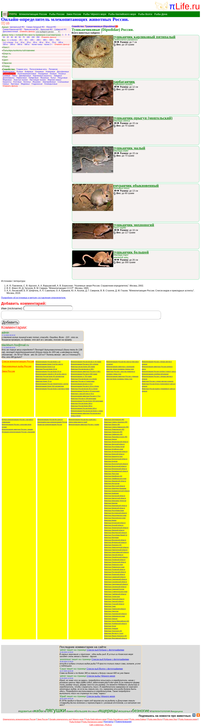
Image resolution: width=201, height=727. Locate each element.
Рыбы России (56, 14)
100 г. (32, 40)
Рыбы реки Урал (170, 719)
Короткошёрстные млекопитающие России (52, 422)
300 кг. (20, 44)
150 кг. (5, 44)
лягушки (55, 710)
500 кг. (27, 44)
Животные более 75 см (43, 381)
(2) (7, 23)
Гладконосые (37, 84)
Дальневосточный (10, 31)
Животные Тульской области (114, 604)
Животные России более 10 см (46, 369)
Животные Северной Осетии (114, 589)
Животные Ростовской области (115, 572)
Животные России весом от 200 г (82, 369)
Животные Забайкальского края (115, 478)
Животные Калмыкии (111, 493)
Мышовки (36, 82)
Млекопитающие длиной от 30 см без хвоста (50, 374)
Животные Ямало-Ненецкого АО (115, 636)
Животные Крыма (110, 520)
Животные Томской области (114, 601)
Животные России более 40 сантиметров (49, 376)
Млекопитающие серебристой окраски (155, 374)
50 (20, 37)
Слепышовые (63, 82)
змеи (71, 711)
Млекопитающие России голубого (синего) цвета (159, 371)
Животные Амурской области (114, 444)
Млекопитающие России (33, 14)
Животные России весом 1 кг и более (84, 379)
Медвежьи (25, 84)
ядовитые (26, 711)
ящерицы (108, 710)
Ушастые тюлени (21, 80)
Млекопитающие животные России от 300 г (86, 371)
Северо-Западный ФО (35, 27)
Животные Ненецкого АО (113, 545)
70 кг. (54, 42)
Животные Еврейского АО (113, 476)
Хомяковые (50, 72)
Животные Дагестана (111, 473)
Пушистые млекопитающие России (49, 424)
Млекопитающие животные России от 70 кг (85, 396)
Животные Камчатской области (115, 498)
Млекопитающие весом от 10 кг (82, 384)
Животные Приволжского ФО (114, 429)
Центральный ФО (17, 27)
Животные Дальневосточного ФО (115, 437)
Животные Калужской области (114, 496)
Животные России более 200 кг (81, 403)
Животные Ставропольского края (115, 591)
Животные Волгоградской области (116, 464)
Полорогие (53, 69)
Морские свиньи (54, 80)
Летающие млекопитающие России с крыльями (18, 432)
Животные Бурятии (110, 461)
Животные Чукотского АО (113, 631)
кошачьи (125, 711)
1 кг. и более (8, 42)
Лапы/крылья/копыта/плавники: (18, 50)
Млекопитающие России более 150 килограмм (87, 401)
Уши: (5, 57)
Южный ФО (51, 27)
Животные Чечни (110, 626)
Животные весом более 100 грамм (83, 366)
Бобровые (29, 72)
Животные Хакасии (110, 618)
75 (24, 37)
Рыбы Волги (145, 14)
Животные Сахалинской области (115, 582)
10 (4, 37)
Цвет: (5, 60)
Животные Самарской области (115, 577)
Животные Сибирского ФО (113, 434)
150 (33, 37)
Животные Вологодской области (115, 466)
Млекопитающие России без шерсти (50, 419)
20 (8, 37)
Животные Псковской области (114, 569)
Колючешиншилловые (27, 74)
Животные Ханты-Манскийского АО (116, 621)
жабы (38, 711)
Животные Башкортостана (113, 456)
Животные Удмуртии (111, 611)
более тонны (37, 44)
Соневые (6, 76)
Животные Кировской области (114, 508)
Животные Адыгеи (110, 439)
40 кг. (41, 42)
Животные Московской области (115, 540)
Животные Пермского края (113, 564)
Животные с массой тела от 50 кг (82, 393)
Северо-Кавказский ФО (12, 29)
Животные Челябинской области (115, 623)
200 (38, 37)
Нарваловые (21, 78)
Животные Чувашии (111, 628)
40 (16, 37)
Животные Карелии (110, 503)
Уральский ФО (46, 29)
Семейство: (8, 69)
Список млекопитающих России (18, 361)
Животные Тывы (110, 606)
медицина (177, 711)
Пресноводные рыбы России (16, 366)
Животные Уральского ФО (113, 432)
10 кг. (23, 42)
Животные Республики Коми (114, 510)
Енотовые (17, 82)
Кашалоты (7, 82)
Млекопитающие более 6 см (45, 366)
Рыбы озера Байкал (138, 719)
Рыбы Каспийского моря (122, 14)
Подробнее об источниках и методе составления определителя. (33, 298)
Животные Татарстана (112, 596)
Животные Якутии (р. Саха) (113, 633)
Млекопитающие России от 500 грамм (84, 374)
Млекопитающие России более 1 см (47, 361)
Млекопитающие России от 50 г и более (84, 364)
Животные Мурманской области (115, 542)
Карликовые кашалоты (42, 76)
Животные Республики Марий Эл (115, 535)
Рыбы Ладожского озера (92, 722)
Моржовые (7, 80)
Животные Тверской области (114, 599)
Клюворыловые (50, 84)
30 (12, 37)
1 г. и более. (12, 40)
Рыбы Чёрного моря (94, 14)
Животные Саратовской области (115, 579)
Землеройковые (49, 82)
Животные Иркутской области (114, 486)
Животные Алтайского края (113, 449)
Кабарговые (33, 78)
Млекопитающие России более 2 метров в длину (52, 389)
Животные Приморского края (114, 567)
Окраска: (7, 63)
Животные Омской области (113, 555)
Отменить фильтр (27, 31)
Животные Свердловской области (116, 584)
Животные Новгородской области (115, 550)
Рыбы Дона (160, 14)
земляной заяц (120, 256)
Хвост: (6, 47)
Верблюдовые (8, 72)
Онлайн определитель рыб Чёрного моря (66, 719)
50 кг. (48, 42)
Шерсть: (6, 53)
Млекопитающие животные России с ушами (84, 424)
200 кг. (12, 44)
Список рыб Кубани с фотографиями (105, 650)
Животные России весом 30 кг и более (84, 389)
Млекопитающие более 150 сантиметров (49, 386)
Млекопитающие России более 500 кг (84, 408)
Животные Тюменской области (115, 609)
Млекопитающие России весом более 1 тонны (87, 411)
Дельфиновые (63, 72)
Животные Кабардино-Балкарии (115, 488)
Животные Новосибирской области (116, 552)
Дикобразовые (25, 76)
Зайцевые (58, 76)
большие (81, 711)
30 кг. (35, 42)
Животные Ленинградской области (116, 527)
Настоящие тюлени (38, 80)
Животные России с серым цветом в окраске (157, 381)
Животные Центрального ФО (114, 419)
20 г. (21, 40)
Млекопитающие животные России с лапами (17, 429)
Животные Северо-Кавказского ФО (116, 427)
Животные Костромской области (115, 513)
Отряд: (6, 66)
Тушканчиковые (9, 74)
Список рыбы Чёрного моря (101, 676)
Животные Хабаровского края (114, 616)
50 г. (26, 40)
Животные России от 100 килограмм (83, 398)
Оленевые (39, 72)
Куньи (53, 78)
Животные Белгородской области (115, 459)
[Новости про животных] (194, 715)
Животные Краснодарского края (115, 515)
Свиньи (6, 84)
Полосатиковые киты (38, 69)
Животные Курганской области (115, 523)
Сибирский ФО (60, 29)
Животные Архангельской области (116, 441)
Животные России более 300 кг (81, 406)
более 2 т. (48, 44)
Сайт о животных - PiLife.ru (100, 725)
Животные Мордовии (111, 537)
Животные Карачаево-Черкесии (115, 500)
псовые (93, 711)
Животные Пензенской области (115, 562)
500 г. (51, 40)
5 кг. (16, 42)
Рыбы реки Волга (155, 719)
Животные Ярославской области (115, 638)
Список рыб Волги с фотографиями (105, 669)
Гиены (14, 76)
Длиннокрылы (8, 78)
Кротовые (15, 84)
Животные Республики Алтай (114, 446)
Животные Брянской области (114, 454)
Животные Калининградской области (117, 491)
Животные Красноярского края (115, 518)
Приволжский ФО (31, 29)
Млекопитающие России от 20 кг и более (85, 386)
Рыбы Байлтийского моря (96, 719)
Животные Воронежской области (115, 469)
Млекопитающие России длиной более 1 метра (51, 384)
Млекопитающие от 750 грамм (81, 376)
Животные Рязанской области (114, 574)
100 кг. (60, 42)
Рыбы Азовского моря (188, 719)
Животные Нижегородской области (116, 547)
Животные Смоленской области (115, 586)
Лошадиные (43, 74)
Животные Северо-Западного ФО (115, 422)
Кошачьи (62, 74)
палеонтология (160, 711)
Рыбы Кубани (75, 722)
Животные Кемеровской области (115, 505)
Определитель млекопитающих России (19, 719)
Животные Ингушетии (111, 483)
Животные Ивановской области (115, 481)
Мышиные (44, 78)
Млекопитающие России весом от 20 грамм (86, 361)
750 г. (58, 40)
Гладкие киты (21, 69)
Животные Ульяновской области (115, 614)
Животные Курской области (113, 525)
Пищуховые (62, 78)
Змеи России (73, 14)
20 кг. (29, 42)
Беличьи (27, 82)
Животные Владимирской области (116, 471)
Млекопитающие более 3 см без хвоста (49, 364)
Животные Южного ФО (112, 424)
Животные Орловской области (114, 559)
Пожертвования (123, 721)
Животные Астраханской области (115, 451)
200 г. (39, 40)
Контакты (108, 721)
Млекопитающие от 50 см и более (47, 379)
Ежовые (53, 74)
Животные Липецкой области (114, 530)
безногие (140, 710)
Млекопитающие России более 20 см (48, 371)
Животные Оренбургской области (116, 557)
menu (13, 14)
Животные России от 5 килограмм (82, 381)
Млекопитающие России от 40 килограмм (85, 391)
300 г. (45, 40)
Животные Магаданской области (115, 532)
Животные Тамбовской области (115, 594)
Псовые (20, 72)
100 (28, 37)
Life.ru (187, 6)
